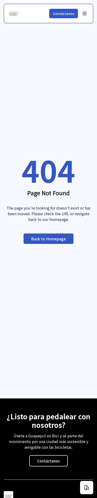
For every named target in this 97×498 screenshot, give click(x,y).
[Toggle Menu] (84, 13)
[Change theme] (86, 487)
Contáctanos (63, 13)
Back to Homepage (48, 239)
